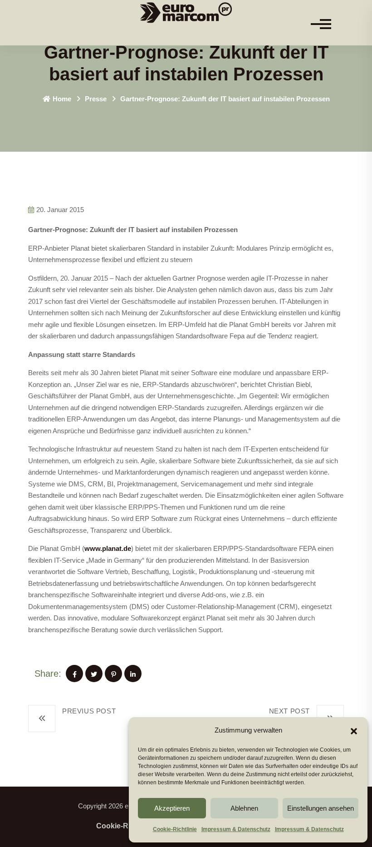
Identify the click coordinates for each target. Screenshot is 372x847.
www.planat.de (107, 548)
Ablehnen (244, 808)
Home (62, 99)
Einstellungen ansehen (320, 808)
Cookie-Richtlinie (175, 829)
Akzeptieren (172, 808)
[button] (353, 730)
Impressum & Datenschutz (235, 829)
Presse (96, 99)
